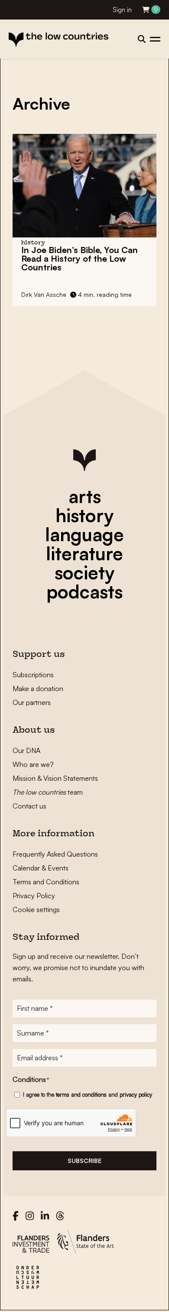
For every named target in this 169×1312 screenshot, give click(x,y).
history (84, 515)
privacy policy (136, 1094)
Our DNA (26, 750)
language (84, 534)
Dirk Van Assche (43, 294)
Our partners (32, 702)
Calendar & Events (40, 868)
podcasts (84, 591)
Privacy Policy (34, 895)
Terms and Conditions (46, 881)
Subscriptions (33, 674)
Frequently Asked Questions (55, 854)
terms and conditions (81, 1094)
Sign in (122, 10)
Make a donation (38, 688)
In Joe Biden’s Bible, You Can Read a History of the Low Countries (79, 258)
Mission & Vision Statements (55, 778)
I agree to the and (87, 1094)
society (84, 572)
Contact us (29, 806)
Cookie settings (36, 909)
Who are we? (33, 764)
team (48, 792)
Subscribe (84, 1160)
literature (84, 553)
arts (84, 496)
